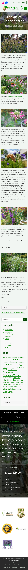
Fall (8, 340)
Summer (20, 25)
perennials (16, 377)
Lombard (19, 367)
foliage (19, 362)
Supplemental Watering (12, 386)
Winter (9, 348)
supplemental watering (15, 96)
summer (5, 386)
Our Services (7, 412)
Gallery (16, 412)
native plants (11, 369)
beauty (9, 357)
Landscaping (8, 25)
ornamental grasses (7, 377)
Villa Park (8, 388)
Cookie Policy (6, 567)
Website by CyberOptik (14, 562)
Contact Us (10, 490)
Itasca (17, 364)
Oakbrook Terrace (12, 375)
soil (9, 384)
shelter (21, 382)
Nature (15, 369)
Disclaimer (14, 567)
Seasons (15, 25)
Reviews (5, 417)
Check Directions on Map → (14, 487)
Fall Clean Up (14, 362)
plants (4, 382)
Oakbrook (8, 372)
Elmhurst (16, 359)
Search (25, 319)
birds (12, 357)
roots (16, 382)
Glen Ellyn (8, 364)
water (14, 389)
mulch (5, 370)
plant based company (13, 380)
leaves (13, 367)
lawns (9, 368)
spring (12, 384)
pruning (8, 382)
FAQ (11, 417)
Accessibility (22, 567)
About (22, 412)
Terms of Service (18, 565)
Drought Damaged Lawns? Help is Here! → (13, 312)
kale (21, 364)
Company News (9, 329)
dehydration (21, 357)
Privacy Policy (8, 565)
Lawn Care (8, 336)
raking (12, 382)
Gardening (10, 334)
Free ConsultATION (18, 3)
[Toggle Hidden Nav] (25, 8)
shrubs (5, 384)
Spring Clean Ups (19, 384)
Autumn (5, 357)
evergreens (5, 362)
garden (22, 362)
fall (10, 362)
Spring (9, 343)
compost (15, 357)
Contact (23, 417)
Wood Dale (8, 391)
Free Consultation (14, 421)
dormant (9, 360)
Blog (17, 417)
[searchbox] (12, 319)
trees (19, 386)
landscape (5, 367)
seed (18, 382)
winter (19, 389)
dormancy (5, 360)
